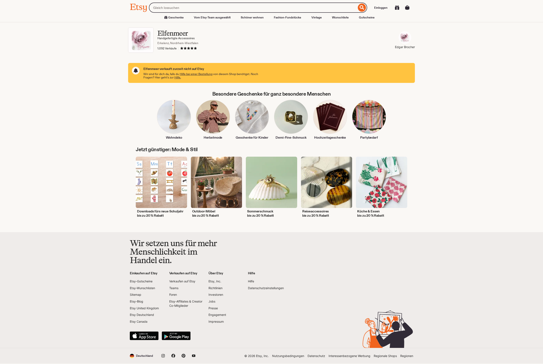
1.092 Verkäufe (167, 48)
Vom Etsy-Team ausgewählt (212, 17)
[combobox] (253, 8)
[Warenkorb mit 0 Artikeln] (407, 8)
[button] (141, 355)
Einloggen (381, 7)
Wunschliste (340, 17)
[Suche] (362, 8)
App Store (144, 336)
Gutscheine (367, 17)
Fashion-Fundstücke (287, 17)
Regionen (406, 356)
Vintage (316, 17)
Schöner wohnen (252, 17)
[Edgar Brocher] (405, 38)
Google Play (176, 336)
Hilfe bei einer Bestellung (196, 74)
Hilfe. (177, 77)
